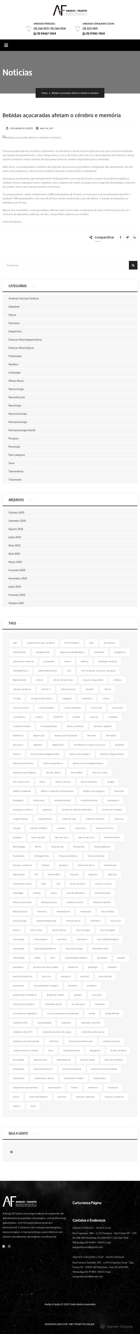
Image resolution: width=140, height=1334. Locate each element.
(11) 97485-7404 (95, 33)
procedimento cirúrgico (46, 985)
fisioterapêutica (102, 846)
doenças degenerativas (112, 754)
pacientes (102, 957)
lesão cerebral (77, 883)
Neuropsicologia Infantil (22, 430)
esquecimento (20, 818)
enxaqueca (113, 800)
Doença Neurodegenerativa (45, 754)
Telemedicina (16, 471)
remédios (100, 1004)
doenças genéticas (53, 763)
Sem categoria (17, 455)
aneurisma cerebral (23, 661)
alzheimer (99, 652)
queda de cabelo (55, 994)
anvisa (67, 661)
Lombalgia (14, 372)
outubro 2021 (16, 603)
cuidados (113, 717)
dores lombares (89, 781)
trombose (113, 1087)
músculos (115, 920)
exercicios (80, 828)
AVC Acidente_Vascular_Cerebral (98, 670)
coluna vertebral (72, 707)
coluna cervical (21, 707)
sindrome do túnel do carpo (56, 1032)
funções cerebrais (22, 865)
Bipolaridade (19, 679)
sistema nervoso (111, 1041)
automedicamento (47, 670)
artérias (84, 661)
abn (15, 642)
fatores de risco (86, 837)
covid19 (76, 717)
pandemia (18, 967)
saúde (91, 1013)
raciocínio (97, 994)
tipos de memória (114, 1059)
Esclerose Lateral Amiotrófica (77, 809)
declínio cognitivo (103, 726)
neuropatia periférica (45, 948)
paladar (121, 957)
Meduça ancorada (22, 902)
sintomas (54, 1041)
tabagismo (95, 1050)
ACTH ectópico (71, 642)
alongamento (43, 652)
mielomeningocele (46, 920)
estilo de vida (69, 818)
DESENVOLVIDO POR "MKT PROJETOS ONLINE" (70, 1324)
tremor (74, 1087)
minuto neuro (73, 920)
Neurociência (59, 930)
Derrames (14, 323)
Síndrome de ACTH (22, 1032)
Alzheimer (14, 306)
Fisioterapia (15, 356)
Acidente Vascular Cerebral (24, 298)
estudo (16, 828)
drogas (111, 781)
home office (54, 874)
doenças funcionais (23, 763)
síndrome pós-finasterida (26, 1041)
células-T (46, 689)
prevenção (18, 985)
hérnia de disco (86, 865)
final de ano (57, 846)
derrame (91, 735)
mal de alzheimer (76, 893)
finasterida (78, 846)
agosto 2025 (16, 529)
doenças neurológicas (24, 772)
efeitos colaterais (22, 791)
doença (17, 754)
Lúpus (54, 893)
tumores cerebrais (114, 1096)
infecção (112, 874)
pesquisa (66, 976)
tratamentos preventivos (25, 1087)
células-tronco (68, 689)
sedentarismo (20, 1022)
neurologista (40, 939)
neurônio (62, 939)
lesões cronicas (103, 883)
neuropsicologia (74, 948)
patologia (93, 967)
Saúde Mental (112, 1013)
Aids (91, 642)
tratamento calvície (44, 1078)
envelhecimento (89, 800)
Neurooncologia (18, 413)
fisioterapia (18, 856)
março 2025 (15, 562)
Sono (12, 463)
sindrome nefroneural (92, 1032)
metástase (85, 911)
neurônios (82, 939)
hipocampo (19, 874)
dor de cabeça (53, 772)
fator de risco (61, 837)
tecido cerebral (118, 1050)
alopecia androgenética (72, 652)
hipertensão (110, 865)
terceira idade (87, 1059)
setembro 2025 (17, 520)
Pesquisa (13, 438)
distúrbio (119, 744)
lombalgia (18, 893)
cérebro (90, 689)
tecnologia (18, 1059)
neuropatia (18, 948)
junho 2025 (15, 537)
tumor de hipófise (38, 1096)
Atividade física (20, 670)
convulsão (117, 707)
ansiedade (48, 661)
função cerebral (96, 856)
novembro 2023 (18, 578)
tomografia (18, 1069)
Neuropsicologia (18, 422)
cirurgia (17, 698)
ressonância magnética (25, 1013)
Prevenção (14, 446)
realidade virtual (53, 1004)
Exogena (17, 837)
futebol (45, 865)
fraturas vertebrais (68, 856)
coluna (105, 698)
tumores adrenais (85, 1096)
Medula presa (20, 911)
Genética (13, 364)
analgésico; (120, 652)
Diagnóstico (15, 331)
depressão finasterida (65, 735)
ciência (107, 689)
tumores (62, 1096)
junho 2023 (15, 586)
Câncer (12, 315)
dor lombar (76, 772)
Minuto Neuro (16, 380)
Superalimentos (71, 1050)
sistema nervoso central (25, 1050)
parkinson (73, 967)
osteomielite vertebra (76, 957)
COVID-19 (57, 717)
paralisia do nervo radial (45, 967)
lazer (43, 883)
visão (33, 1106)
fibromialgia (19, 846)
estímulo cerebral (95, 818)
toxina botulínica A (43, 1069)
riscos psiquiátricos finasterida (63, 1013)
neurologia (18, 939)
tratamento (18, 1078)
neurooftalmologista (107, 939)
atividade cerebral (107, 661)
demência (18, 735)
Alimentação (19, 652)
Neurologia (15, 405)
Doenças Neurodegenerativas (25, 339)
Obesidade (19, 957)
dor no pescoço (21, 781)
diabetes (37, 744)
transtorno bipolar (72, 1069)
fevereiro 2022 (17, 595)
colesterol (87, 698)
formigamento (41, 856)
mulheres (95, 920)
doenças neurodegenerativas (88, 763)
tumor (16, 1096)
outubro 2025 (16, 512)
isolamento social (22, 883)
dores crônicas (63, 781)
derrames (111, 735)
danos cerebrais (75, 726)
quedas (78, 994)
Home (44, 93)
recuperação (78, 1004)
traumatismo (54, 1087)
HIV (36, 874)
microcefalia (107, 911)
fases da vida (38, 837)
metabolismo (63, 911)
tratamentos (100, 1078)
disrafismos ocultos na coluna (89, 744)
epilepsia (47, 809)
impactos (93, 874)
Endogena (18, 800)
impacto (74, 874)
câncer (39, 679)
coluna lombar (46, 707)
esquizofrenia (45, 818)
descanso (18, 744)
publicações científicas (25, 994)
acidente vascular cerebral (40, 642)
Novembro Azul (100, 948)
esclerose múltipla (112, 809)
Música (16, 930)
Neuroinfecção (17, 397)
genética (63, 865)
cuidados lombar (22, 726)
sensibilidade (44, 1022)
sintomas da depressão (80, 1041)
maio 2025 (14, 545)
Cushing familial (48, 726)
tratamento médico (74, 1078)
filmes (38, 846)
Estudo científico (38, 828)
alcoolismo (109, 642)
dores (42, 781)
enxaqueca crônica (23, 809)
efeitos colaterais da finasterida (57, 791)
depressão (39, 735)
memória (42, 911)
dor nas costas (100, 772)
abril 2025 (14, 553)
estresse (118, 818)
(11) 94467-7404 (46, 33)
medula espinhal (102, 902)
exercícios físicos (105, 828)
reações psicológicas (24, 1004)
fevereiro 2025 (17, 570)
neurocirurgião (107, 930)
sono (50, 1050)
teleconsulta (40, 1059)
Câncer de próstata (63, 679)
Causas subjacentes (93, 679)
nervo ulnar (36, 930)
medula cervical (75, 902)
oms (52, 957)
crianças (93, 717)
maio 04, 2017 (46, 128)
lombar (37, 893)
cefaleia (117, 679)
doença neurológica (79, 754)
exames (61, 828)
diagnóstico (58, 744)
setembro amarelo (90, 1022)
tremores (93, 1087)
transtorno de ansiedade (104, 1069)
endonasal (38, 800)
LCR (58, 883)
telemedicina (64, 1059)
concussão (96, 707)
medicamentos (102, 893)
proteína (72, 985)
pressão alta (105, 976)
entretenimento (62, 800)
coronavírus (19, 717)
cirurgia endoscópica (41, 698)
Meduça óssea (49, 902)
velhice (16, 1106)
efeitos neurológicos (94, 791)
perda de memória (22, 976)
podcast (85, 976)
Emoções (119, 791)
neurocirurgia (83, 930)
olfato (37, 957)
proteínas (92, 985)
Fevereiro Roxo (112, 837)
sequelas (66, 1022)
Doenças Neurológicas (21, 347)
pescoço (46, 976)
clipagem (67, 698)
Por (21, 128)
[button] (116, 1326)
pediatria (112, 967)
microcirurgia (20, 920)
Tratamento (15, 479)
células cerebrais (22, 689)
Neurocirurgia (16, 389)
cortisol (39, 717)
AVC (69, 670)
